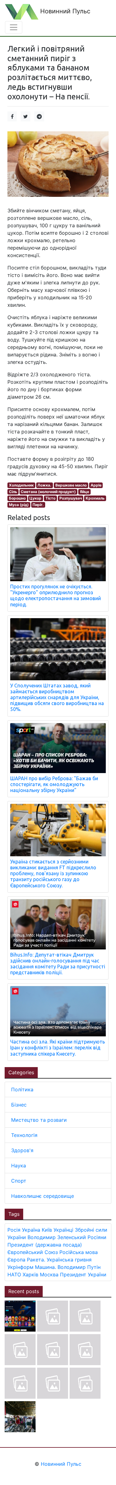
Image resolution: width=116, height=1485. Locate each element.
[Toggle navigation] (13, 27)
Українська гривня (69, 1259)
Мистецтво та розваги (39, 1120)
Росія (13, 1230)
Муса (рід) (19, 504)
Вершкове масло (71, 485)
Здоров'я (22, 1150)
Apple (96, 485)
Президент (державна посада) (44, 1245)
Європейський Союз (32, 1252)
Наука (18, 1165)
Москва (49, 1274)
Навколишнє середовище (42, 1196)
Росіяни (97, 1237)
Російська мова (78, 1252)
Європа (16, 1259)
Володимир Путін (79, 1267)
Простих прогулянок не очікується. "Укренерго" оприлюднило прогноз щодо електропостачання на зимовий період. (55, 595)
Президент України (83, 1274)
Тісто (50, 498)
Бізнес (19, 1105)
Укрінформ (20, 1267)
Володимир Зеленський (57, 1237)
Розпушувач (70, 498)
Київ (47, 1230)
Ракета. (36, 1259)
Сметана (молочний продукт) (48, 491)
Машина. (45, 1267)
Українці (63, 1230)
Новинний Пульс (64, 11)
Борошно (17, 498)
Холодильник (21, 485)
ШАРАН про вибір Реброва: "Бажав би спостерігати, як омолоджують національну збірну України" (54, 784)
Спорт (18, 1181)
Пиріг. (38, 504)
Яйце (84, 491)
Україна (31, 1230)
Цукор (35, 498)
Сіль (13, 491)
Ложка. (44, 485)
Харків (30, 1274)
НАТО (14, 1274)
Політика (22, 1089)
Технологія (24, 1135)
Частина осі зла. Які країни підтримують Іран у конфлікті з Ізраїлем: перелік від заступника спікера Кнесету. (57, 1047)
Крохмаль (95, 498)
